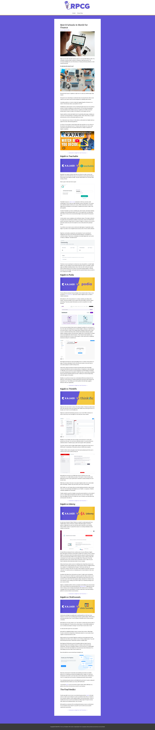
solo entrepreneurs (69, 294)
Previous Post (57, 718)
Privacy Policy (80, 13)
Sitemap (62, 726)
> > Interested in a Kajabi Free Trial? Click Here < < (77, 152)
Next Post (98, 718)
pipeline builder (83, 586)
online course (72, 201)
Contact (74, 13)
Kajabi (67, 684)
